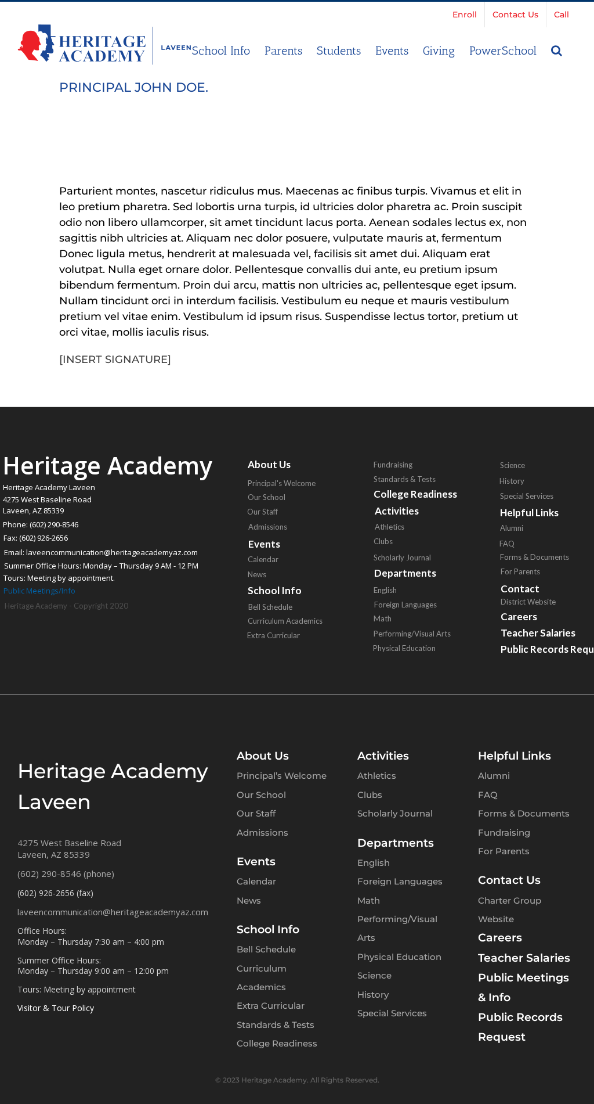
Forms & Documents (524, 813)
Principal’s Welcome (282, 775)
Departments (405, 573)
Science (374, 975)
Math (383, 618)
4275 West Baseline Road (69, 842)
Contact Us (509, 880)
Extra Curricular (273, 635)
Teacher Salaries (524, 958)
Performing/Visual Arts (412, 633)
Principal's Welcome (282, 483)
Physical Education (404, 648)
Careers (500, 937)
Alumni (494, 775)
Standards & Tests (405, 479)
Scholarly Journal (402, 557)
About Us (269, 464)
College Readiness (415, 494)
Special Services (392, 1013)
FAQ (488, 794)
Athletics (389, 526)
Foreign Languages (405, 604)
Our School (266, 497)
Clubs (383, 541)
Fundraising (393, 464)
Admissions (267, 526)
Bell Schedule (270, 607)
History (373, 994)
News (257, 574)
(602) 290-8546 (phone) (65, 873)
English (385, 590)
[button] (556, 49)
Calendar (263, 559)
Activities (383, 756)
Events (256, 861)
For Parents (504, 851)
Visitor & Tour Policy (55, 1007)
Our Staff (262, 511)
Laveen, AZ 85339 (53, 854)
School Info (275, 590)
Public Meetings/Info (39, 590)
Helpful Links (514, 756)
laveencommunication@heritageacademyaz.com (112, 912)
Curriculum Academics (285, 620)
